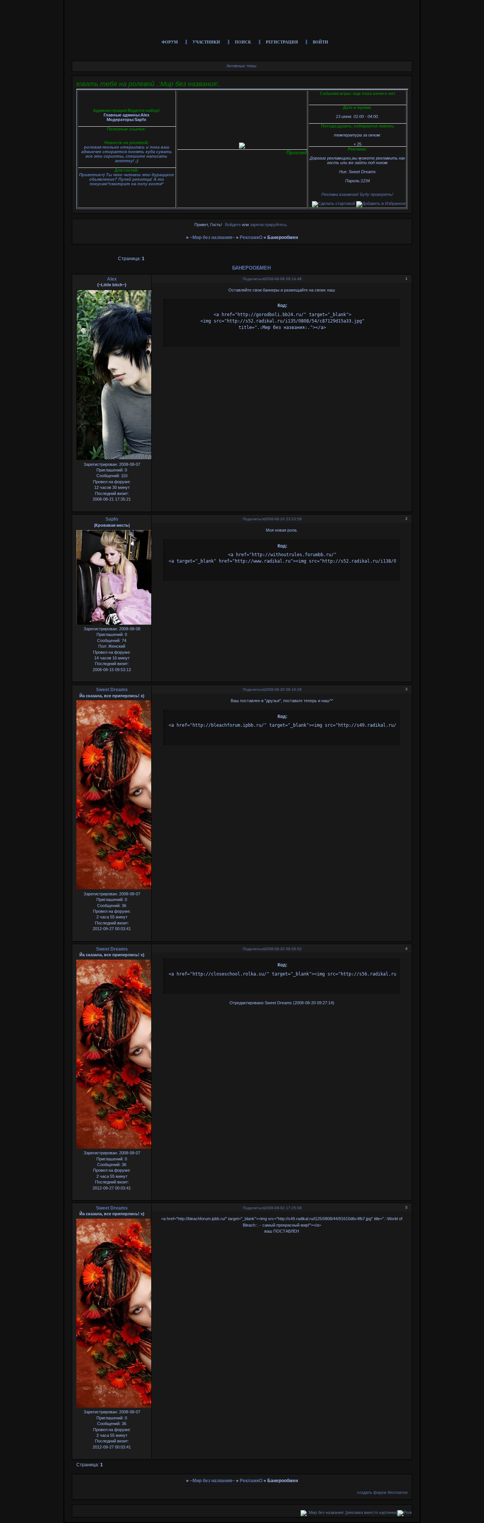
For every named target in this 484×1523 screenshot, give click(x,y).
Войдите (233, 224)
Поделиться (253, 279)
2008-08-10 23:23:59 (283, 519)
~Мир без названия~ (212, 237)
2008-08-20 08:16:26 (283, 689)
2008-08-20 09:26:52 (283, 949)
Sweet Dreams (112, 689)
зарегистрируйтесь (268, 224)
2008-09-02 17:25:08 (283, 1208)
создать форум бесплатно (382, 1492)
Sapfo (111, 519)
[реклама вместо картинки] (334, 1512)
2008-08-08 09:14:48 (283, 279)
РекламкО (251, 237)
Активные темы (241, 66)
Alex (112, 279)
